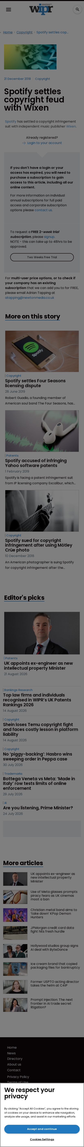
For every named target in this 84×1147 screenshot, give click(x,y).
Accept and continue (42, 1129)
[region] (42, 1115)
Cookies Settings (42, 1139)
